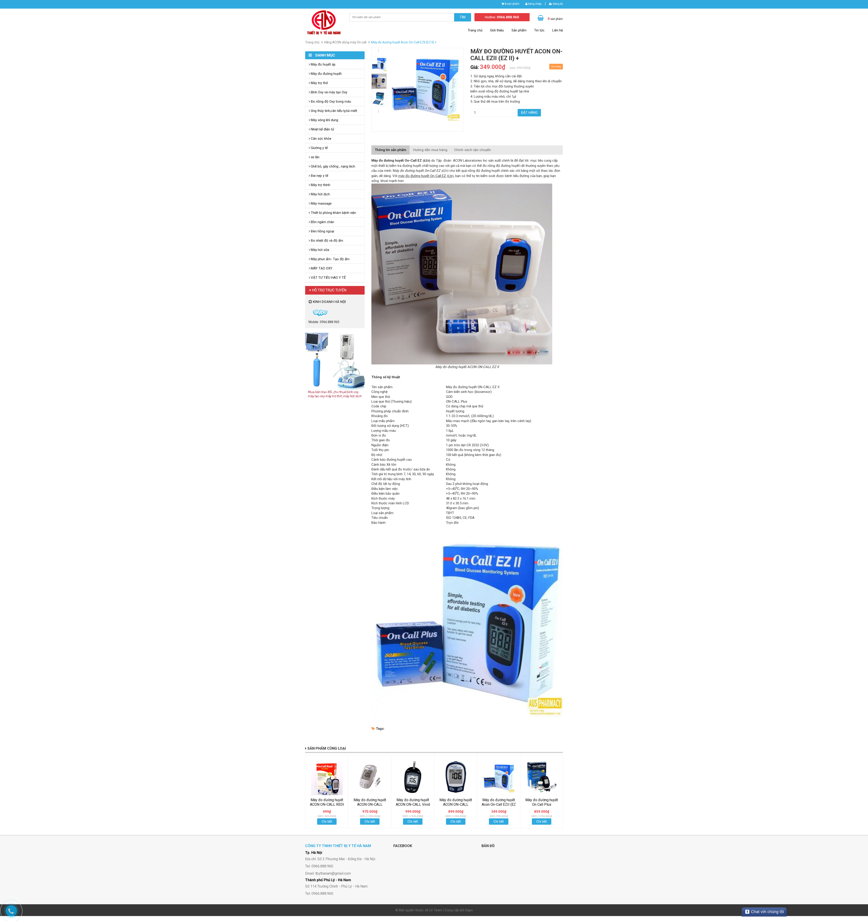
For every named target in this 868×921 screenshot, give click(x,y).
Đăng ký (557, 3)
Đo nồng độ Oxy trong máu (330, 101)
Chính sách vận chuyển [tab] (472, 150)
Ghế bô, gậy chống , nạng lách (332, 166)
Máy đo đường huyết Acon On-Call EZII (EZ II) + (499, 804)
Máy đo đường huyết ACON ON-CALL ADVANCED (455, 804)
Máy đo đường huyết (326, 74)
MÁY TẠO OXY (321, 268)
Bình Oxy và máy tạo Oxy (328, 92)
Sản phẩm (519, 30)
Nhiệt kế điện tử (322, 129)
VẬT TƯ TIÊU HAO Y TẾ (328, 278)
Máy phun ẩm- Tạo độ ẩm (329, 259)
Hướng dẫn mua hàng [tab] (430, 150)
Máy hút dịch (320, 194)
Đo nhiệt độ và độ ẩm (326, 241)
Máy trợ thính (320, 185)
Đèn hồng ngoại (322, 231)
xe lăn (314, 157)
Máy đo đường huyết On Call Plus (541, 802)
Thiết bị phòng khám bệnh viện (333, 213)
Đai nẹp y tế (319, 176)
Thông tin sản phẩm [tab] (390, 150)
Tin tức (539, 30)
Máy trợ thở (319, 83)
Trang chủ (475, 30)
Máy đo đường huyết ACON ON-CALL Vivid (413, 802)
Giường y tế (319, 148)
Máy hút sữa (319, 250)
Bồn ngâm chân (322, 222)
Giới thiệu (497, 30)
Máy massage (321, 203)
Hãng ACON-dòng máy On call (345, 42)
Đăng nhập (534, 3)
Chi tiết (327, 821)
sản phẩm (512, 3)
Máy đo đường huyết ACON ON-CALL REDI (327, 802)
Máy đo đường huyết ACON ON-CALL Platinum (370, 804)
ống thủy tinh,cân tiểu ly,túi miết (333, 111)
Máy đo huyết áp (322, 64)
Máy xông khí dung (324, 120)
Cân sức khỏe (320, 139)
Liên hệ (557, 30)
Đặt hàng (529, 113)
